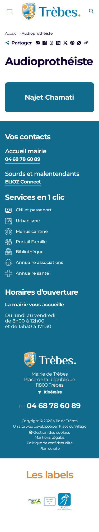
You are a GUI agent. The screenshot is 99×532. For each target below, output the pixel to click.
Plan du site (49, 448)
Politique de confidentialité (49, 443)
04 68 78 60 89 (22, 159)
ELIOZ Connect (23, 181)
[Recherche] (91, 11)
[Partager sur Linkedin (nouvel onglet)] (58, 42)
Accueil (11, 33)
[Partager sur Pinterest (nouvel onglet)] (72, 42)
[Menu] (10, 11)
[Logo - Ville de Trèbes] (51, 11)
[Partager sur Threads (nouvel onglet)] (51, 42)
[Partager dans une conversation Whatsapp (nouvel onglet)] (79, 42)
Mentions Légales (49, 437)
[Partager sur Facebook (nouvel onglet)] (44, 42)
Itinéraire (53, 392)
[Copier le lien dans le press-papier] (86, 42)
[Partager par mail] (37, 42)
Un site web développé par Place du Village (49, 426)
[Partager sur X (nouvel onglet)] (65, 42)
